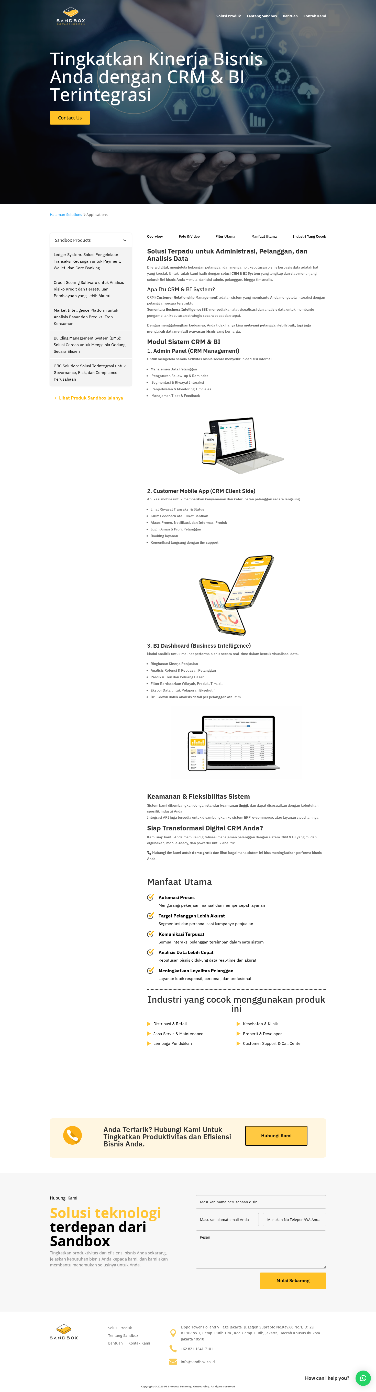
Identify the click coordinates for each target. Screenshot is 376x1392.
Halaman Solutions (66, 214)
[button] (363, 1378)
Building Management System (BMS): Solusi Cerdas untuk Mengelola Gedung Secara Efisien (89, 344)
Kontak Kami (314, 16)
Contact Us (70, 118)
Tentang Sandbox (262, 16)
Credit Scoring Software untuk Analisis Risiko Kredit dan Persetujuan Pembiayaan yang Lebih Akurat (89, 289)
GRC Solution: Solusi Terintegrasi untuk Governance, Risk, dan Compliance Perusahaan (90, 372)
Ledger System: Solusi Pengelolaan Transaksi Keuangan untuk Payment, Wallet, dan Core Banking (87, 261)
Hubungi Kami (276, 1136)
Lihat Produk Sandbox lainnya (91, 398)
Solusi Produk (228, 16)
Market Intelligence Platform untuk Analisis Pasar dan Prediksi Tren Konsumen (86, 317)
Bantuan (290, 16)
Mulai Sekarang (293, 1281)
